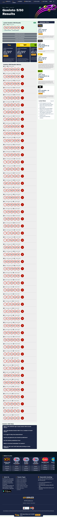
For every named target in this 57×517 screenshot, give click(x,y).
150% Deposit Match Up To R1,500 (21, 53)
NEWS (51, 1)
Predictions (7, 468)
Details (21, 515)
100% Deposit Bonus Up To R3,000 (7, 53)
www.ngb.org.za (42, 483)
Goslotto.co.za (30, 500)
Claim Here (6, 55)
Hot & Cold (7, 466)
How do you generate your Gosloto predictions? (16, 437)
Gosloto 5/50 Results (19, 38)
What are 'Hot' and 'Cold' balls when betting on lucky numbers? (17, 447)
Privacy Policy (25, 510)
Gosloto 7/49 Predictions (22, 480)
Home (3, 7)
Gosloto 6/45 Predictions (22, 481)
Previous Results (15, 30)
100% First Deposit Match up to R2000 (43, 76)
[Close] (41, 515)
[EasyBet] (23, 45)
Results (7, 7)
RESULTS (8, 1)
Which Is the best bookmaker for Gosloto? (14, 443)
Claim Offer (40, 48)
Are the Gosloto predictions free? (12, 440)
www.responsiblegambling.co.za (45, 482)
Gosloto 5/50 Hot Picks (19, 41)
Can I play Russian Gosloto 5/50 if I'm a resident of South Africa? (18, 431)
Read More (11, 488)
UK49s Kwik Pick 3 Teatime (22, 486)
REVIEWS (20, 1)
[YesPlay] (9, 45)
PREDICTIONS (28, 1)
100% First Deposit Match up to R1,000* (43, 46)
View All (52, 101)
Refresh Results (7, 30)
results (7, 485)
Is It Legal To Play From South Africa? (13, 434)
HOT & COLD (36, 1)
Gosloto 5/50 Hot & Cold (19, 33)
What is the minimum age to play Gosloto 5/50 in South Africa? (17, 427)
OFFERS (14, 2)
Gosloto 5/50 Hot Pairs (21, 482)
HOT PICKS (44, 1)
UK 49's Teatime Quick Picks (22, 485)
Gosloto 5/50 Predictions (20, 36)
